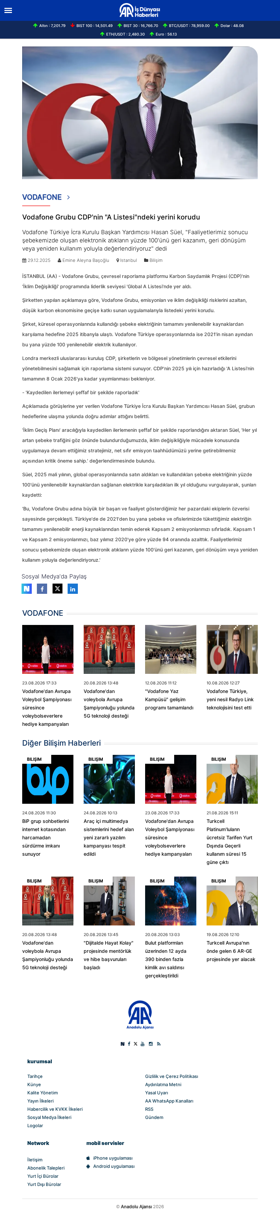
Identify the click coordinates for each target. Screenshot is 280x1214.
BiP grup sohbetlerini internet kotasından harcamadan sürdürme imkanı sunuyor (45, 837)
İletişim (34, 1159)
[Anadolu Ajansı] (140, 1014)
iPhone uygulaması (112, 1158)
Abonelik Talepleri (46, 1168)
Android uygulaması (114, 1166)
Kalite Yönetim (42, 1092)
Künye (34, 1084)
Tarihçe (35, 1076)
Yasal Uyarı (156, 1092)
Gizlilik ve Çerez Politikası (171, 1076)
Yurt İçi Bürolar (42, 1176)
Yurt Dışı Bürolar (44, 1184)
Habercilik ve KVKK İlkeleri (55, 1109)
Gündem (154, 1117)
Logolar (35, 1125)
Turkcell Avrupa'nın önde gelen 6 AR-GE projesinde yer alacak (231, 951)
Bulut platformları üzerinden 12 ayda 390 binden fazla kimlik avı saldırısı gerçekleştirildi (165, 959)
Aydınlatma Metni (163, 1084)
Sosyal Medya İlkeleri (49, 1117)
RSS (149, 1109)
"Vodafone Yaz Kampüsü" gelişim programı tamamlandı (169, 699)
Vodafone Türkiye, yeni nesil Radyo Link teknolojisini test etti (230, 699)
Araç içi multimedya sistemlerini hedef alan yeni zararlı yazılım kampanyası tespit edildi (109, 837)
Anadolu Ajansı (136, 1206)
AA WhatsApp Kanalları (169, 1101)
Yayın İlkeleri (40, 1101)
